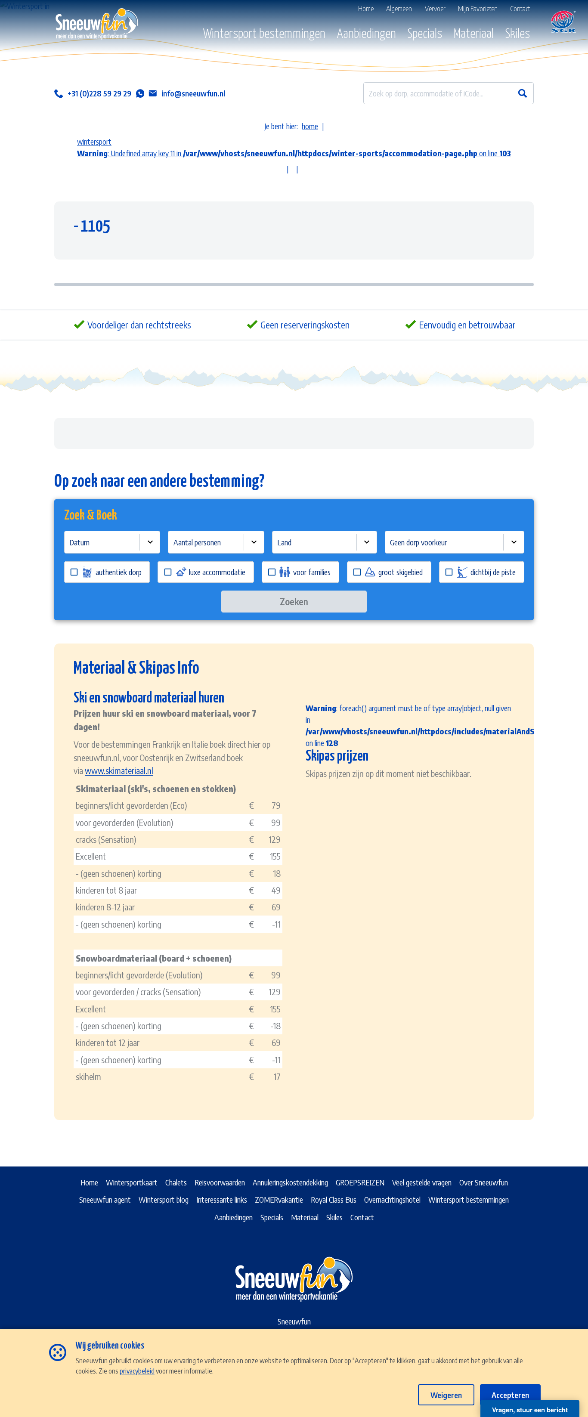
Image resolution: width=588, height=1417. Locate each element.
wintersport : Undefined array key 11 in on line (294, 147)
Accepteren (510, 1395)
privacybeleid (137, 1370)
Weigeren (446, 1395)
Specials (425, 34)
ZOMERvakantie (279, 1199)
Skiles (517, 34)
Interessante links (221, 1199)
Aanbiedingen (366, 34)
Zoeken (294, 601)
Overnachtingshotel (392, 1199)
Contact (362, 1217)
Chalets (176, 1182)
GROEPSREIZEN (360, 1182)
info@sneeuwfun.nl (193, 93)
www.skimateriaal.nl (119, 770)
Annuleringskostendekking (290, 1182)
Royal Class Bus (333, 1199)
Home (89, 1182)
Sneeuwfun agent (105, 1199)
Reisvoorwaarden (220, 1182)
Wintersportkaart (132, 1182)
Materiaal (474, 34)
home (310, 126)
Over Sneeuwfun (483, 1182)
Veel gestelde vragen (422, 1182)
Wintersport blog (164, 1199)
